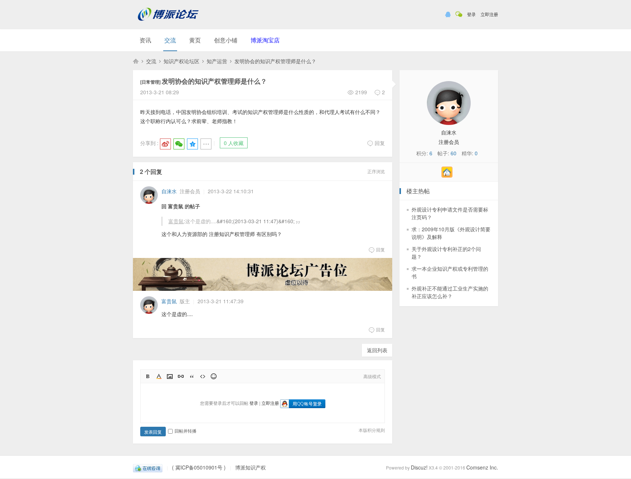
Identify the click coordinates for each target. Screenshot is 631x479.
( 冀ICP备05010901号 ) (199, 467)
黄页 (195, 40)
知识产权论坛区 (181, 61)
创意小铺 (225, 40)
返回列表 (377, 350)
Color (158, 376)
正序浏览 (376, 171)
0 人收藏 (234, 143)
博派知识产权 (136, 61)
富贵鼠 (176, 221)
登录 (471, 14)
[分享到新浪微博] (165, 143)
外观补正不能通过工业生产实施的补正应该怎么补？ (450, 292)
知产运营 (217, 61)
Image (169, 376)
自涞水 (169, 191)
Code (202, 376)
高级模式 (372, 376)
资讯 (145, 40)
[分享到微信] (178, 143)
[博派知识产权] (168, 23)
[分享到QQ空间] (192, 143)
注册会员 (190, 191)
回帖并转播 (185, 430)
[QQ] (147, 467)
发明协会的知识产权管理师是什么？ (275, 61)
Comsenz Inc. (482, 467)
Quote (191, 376)
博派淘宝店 (265, 40)
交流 (170, 40)
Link (180, 376)
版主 (185, 301)
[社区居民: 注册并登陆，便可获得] (448, 175)
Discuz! (419, 467)
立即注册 (489, 14)
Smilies (213, 376)
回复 (380, 143)
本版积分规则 (372, 430)
